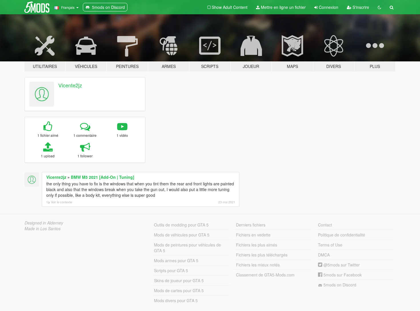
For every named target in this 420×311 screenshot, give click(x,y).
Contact (325, 225)
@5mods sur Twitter (341, 265)
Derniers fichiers (250, 225)
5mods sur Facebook (342, 275)
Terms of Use (330, 245)
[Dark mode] (379, 7)
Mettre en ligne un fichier (283, 7)
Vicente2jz (70, 85)
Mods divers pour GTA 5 (176, 300)
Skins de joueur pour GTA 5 (179, 280)
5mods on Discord (339, 285)
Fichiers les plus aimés (256, 245)
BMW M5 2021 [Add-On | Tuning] (102, 177)
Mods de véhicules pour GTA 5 (181, 235)
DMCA (324, 255)
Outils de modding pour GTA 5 (181, 225)
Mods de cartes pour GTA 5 (179, 290)
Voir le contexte (61, 202)
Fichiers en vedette (253, 235)
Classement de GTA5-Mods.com (265, 275)
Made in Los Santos (43, 228)
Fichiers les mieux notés (258, 265)
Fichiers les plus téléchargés (261, 255)
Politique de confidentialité (341, 235)
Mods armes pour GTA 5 (176, 260)
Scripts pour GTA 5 (171, 270)
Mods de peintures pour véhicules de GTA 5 (187, 247)
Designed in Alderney (44, 223)
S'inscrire (360, 7)
